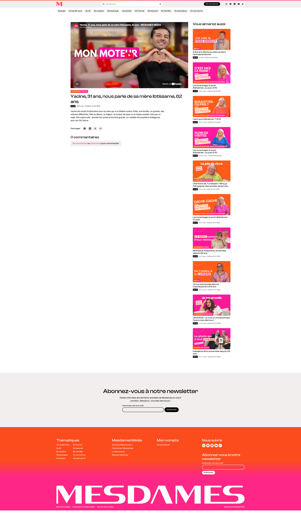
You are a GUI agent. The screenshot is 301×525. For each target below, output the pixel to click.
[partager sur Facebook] (84, 128)
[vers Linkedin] (234, 4)
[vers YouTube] (238, 4)
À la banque (112, 11)
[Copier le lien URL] (100, 128)
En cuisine (99, 11)
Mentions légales (63, 507)
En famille (166, 11)
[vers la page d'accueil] (59, 4)
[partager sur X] (95, 128)
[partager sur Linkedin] (90, 128)
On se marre (196, 11)
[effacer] (160, 4)
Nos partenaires (120, 455)
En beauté (153, 11)
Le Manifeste (118, 452)
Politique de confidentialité (84, 507)
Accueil (61, 11)
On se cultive (180, 11)
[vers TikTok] (243, 4)
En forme (139, 11)
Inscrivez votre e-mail (132, 406)
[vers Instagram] (226, 4)
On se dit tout (75, 11)
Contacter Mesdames (122, 448)
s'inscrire (95, 143)
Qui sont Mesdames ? (122, 445)
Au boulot (126, 11)
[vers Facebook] (230, 4)
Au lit (88, 11)
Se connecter (80, 143)
